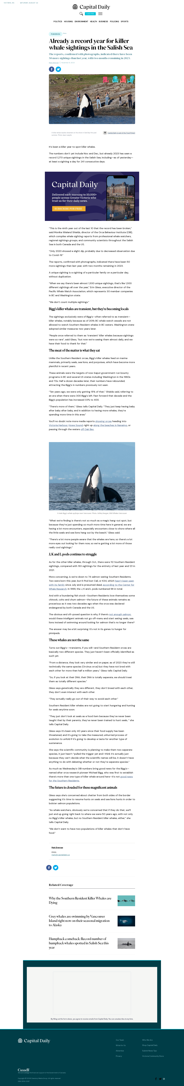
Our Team (120, 1040)
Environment (81, 21)
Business (103, 21)
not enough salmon (120, 614)
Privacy (119, 1056)
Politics (58, 21)
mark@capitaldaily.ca (61, 855)
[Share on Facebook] (51, 69)
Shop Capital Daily (149, 1045)
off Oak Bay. (87, 429)
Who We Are (147, 1040)
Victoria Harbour (58, 425)
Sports (124, 21)
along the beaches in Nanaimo (110, 425)
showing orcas (103, 421)
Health (93, 21)
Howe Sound (76, 425)
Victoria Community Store (153, 1056)
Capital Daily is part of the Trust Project (121, 133)
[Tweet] (58, 69)
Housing (68, 21)
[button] (100, 14)
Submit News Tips (149, 1051)
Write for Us (121, 1045)
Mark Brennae (54, 63)
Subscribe (90, 14)
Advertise (120, 1051)
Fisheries (55, 34)
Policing (114, 21)
